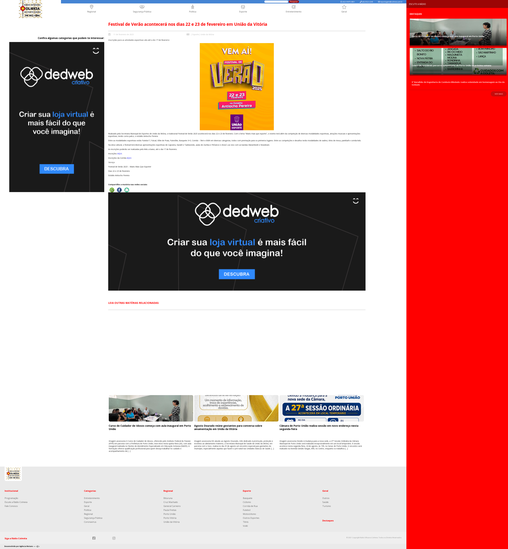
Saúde (325, 502)
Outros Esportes (251, 518)
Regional (91, 11)
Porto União (170, 514)
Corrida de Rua (250, 506)
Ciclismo (247, 502)
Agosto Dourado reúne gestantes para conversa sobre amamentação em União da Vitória (228, 427)
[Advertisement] (236, 355)
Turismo (326, 506)
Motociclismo (249, 514)
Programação (11, 498)
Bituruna (168, 498)
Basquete (247, 498)
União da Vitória (207, 34)
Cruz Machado (171, 502)
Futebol (246, 510)
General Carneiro (172, 506)
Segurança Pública (142, 11)
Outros (325, 498)
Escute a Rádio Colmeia (16, 502)
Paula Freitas (170, 510)
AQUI (119, 153)
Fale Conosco (11, 506)
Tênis (245, 521)
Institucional (11, 490)
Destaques (328, 520)
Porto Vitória (170, 518)
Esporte (243, 11)
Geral (344, 11)
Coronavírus (90, 521)
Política (192, 11)
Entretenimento (293, 11)
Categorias (90, 490)
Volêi (245, 525)
